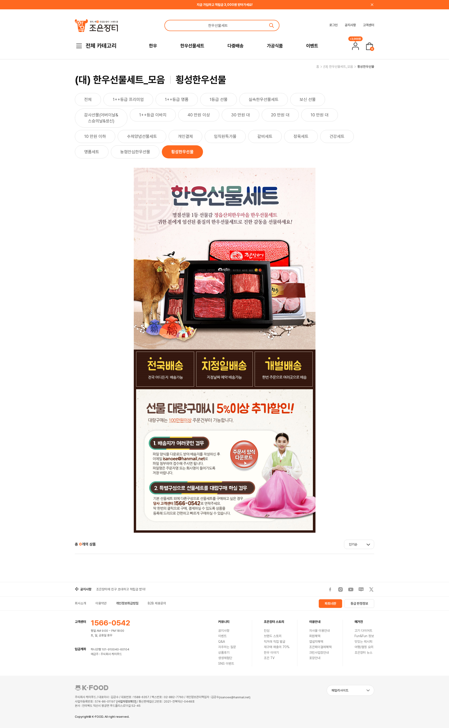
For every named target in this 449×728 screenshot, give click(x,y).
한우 (153, 46)
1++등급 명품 (176, 99)
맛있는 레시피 (363, 641)
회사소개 (80, 603)
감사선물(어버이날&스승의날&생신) (101, 117)
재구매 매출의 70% (277, 647)
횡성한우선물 (365, 66)
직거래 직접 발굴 (274, 641)
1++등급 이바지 (153, 114)
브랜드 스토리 (273, 636)
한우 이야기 (271, 652)
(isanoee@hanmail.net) (234, 697)
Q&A (221, 641)
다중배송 (235, 46)
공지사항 (350, 25)
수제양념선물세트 (142, 136)
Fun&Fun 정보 (364, 636)
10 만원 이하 (95, 136)
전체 (88, 99)
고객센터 (368, 25)
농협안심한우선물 (135, 151)
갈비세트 (264, 136)
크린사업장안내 (319, 652)
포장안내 (314, 658)
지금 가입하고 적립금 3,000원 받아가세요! (225, 5)
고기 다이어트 (363, 630)
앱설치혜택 (316, 641)
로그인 (333, 25)
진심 (266, 630)
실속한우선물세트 (264, 99)
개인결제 (185, 136)
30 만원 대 (240, 114)
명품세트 (91, 151)
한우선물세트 (192, 46)
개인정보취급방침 (127, 603)
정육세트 (300, 136)
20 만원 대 (280, 114)
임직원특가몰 (225, 136)
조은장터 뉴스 (363, 652)
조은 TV (269, 658)
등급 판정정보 (359, 603)
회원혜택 (314, 636)
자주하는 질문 (227, 647)
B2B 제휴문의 (157, 603)
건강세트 (337, 136)
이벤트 (312, 46)
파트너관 (330, 603)
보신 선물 (308, 99)
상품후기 (223, 652)
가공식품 (275, 46)
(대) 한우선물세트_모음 (338, 66)
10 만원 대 (320, 114)
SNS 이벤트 (226, 663)
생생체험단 (225, 658)
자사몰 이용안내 (319, 630)
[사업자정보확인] (126, 701)
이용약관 (101, 603)
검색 (271, 25)
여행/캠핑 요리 (364, 647)
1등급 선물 (219, 99)
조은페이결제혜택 (320, 647)
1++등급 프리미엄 (128, 99)
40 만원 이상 (199, 114)
